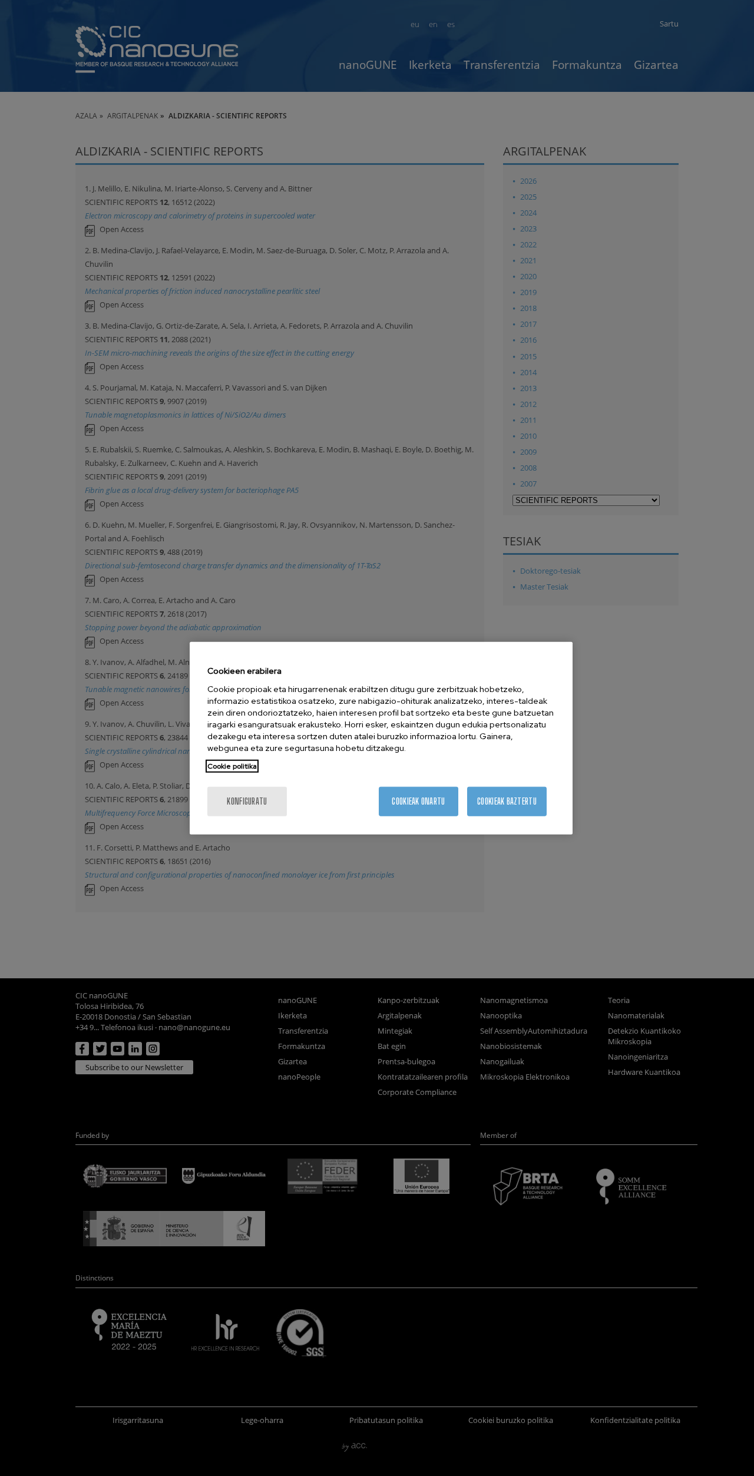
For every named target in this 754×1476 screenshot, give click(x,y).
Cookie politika (232, 765)
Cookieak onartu (418, 801)
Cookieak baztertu (507, 801)
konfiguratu (247, 801)
